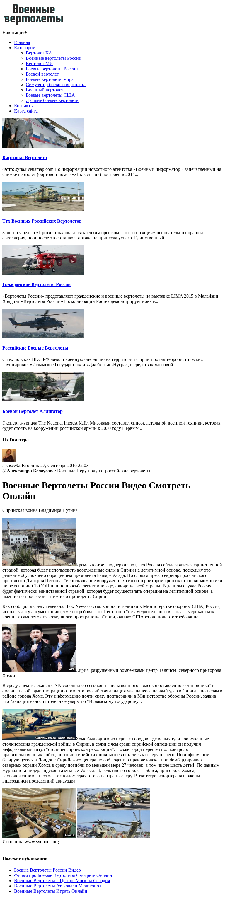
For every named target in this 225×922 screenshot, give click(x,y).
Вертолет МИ (39, 63)
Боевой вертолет (42, 73)
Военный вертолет (44, 89)
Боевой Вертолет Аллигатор (32, 411)
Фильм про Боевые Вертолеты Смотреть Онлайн (63, 875)
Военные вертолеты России (53, 58)
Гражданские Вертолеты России (36, 284)
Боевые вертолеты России (52, 68)
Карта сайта (26, 110)
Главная (22, 42)
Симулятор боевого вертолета (56, 84)
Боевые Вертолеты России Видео (47, 870)
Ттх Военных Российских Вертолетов (42, 221)
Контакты (24, 105)
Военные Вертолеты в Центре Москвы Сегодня (62, 880)
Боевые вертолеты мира (50, 79)
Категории (24, 47)
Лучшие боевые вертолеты (52, 100)
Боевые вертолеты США (50, 95)
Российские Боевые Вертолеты (35, 347)
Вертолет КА (39, 52)
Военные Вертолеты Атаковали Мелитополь (58, 885)
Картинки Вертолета (24, 157)
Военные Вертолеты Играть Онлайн (50, 891)
